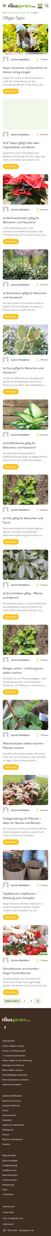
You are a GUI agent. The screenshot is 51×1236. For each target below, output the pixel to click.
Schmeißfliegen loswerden (14, 1075)
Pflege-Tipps (25, 12)
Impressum (8, 1224)
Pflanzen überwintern (12, 1139)
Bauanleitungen (9, 1175)
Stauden (6, 1144)
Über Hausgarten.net (13, 1218)
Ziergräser (7, 1120)
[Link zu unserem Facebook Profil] (5, 1027)
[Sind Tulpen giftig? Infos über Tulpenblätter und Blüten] (25, 114)
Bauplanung (8, 1184)
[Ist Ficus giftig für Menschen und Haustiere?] (25, 339)
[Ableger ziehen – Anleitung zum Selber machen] (25, 640)
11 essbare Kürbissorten (14, 1055)
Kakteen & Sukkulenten (13, 1125)
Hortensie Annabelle (12, 1084)
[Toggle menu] (4, 6)
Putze (5, 1189)
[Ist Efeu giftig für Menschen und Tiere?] (25, 490)
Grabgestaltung (9, 1165)
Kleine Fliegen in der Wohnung (17, 1060)
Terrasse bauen (9, 1179)
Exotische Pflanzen (11, 1105)
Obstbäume (7, 1129)
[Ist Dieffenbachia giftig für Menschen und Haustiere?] (25, 414)
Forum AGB (8, 1212)
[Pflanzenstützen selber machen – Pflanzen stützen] (25, 715)
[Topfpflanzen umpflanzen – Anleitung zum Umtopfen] (25, 865)
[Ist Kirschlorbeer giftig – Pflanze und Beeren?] (25, 565)
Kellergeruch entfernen (13, 1065)
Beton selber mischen (12, 1070)
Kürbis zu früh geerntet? (14, 1050)
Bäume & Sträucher (11, 1100)
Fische (5, 1110)
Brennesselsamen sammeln (15, 1079)
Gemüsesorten (9, 1115)
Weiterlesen (11, 91)
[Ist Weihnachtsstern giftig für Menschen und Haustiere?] (25, 189)
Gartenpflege (12, 12)
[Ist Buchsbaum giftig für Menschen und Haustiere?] (25, 264)
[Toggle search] (46, 6)
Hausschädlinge (9, 1160)
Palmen (5, 1134)
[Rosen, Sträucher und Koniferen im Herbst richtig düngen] (25, 39)
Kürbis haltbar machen (13, 1046)
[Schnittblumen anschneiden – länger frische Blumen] (25, 940)
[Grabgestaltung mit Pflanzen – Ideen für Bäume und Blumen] (25, 790)
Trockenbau (7, 1194)
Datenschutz (9, 1206)
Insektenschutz (9, 1170)
